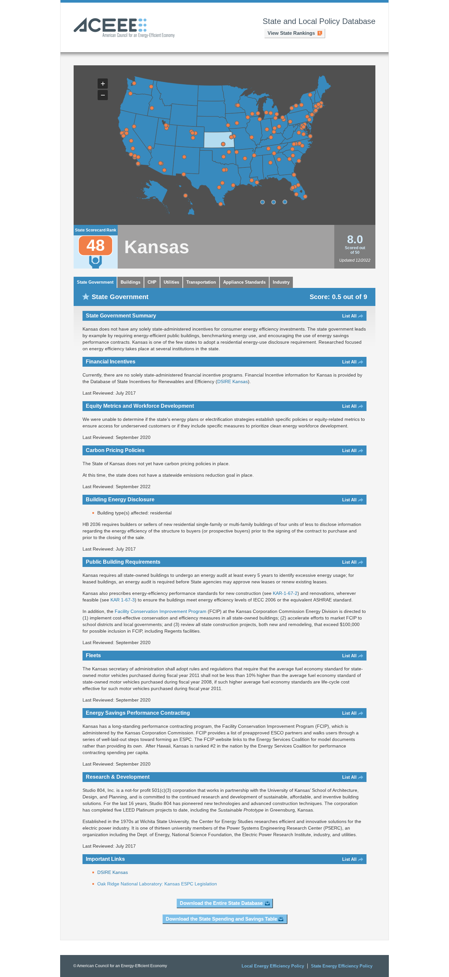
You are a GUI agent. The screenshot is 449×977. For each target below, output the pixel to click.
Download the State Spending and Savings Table (221, 919)
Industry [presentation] (281, 282)
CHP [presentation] (152, 282)
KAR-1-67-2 (285, 593)
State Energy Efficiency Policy (341, 966)
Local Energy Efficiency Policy (273, 966)
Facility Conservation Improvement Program (160, 611)
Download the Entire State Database (221, 903)
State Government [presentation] (95, 282)
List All (349, 316)
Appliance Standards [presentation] (244, 282)
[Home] (124, 28)
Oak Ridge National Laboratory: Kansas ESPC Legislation (157, 883)
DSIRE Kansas (232, 381)
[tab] (95, 282)
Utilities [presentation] (171, 282)
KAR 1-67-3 (122, 599)
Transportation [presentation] (201, 282)
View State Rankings (291, 33)
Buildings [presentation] (130, 282)
